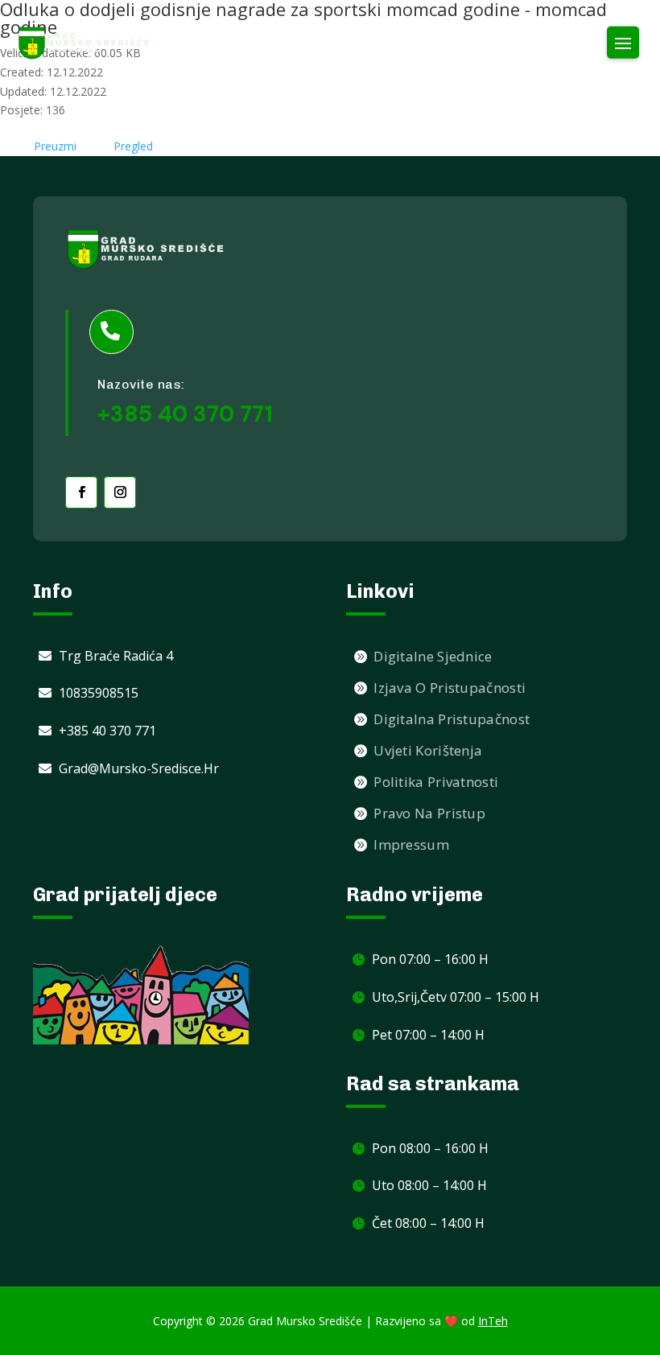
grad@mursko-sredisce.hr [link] (139, 768)
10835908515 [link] (98, 693)
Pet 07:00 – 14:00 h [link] (428, 1035)
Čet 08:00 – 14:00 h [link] (428, 1223)
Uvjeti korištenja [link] (427, 750)
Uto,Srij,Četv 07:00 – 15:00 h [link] (455, 997)
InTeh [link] (493, 1320)
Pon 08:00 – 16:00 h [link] (430, 1148)
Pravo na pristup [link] (429, 813)
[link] (84, 43)
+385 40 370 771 (185, 414)
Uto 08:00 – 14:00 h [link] (429, 1185)
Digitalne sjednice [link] (432, 656)
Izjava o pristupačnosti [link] (449, 687)
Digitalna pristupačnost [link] (451, 719)
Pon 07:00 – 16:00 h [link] (430, 959)
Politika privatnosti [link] (435, 781)
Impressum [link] (411, 844)
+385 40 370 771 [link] (107, 730)
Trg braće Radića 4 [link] (116, 656)
